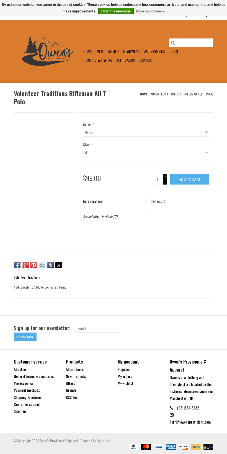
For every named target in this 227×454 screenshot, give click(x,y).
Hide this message (116, 11)
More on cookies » (150, 11)
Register (124, 369)
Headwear (131, 51)
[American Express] (170, 446)
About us (20, 369)
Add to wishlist (23, 287)
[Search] (173, 42)
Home (87, 51)
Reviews (158, 201)
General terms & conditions (34, 376)
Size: (87, 144)
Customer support (27, 404)
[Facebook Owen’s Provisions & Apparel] (199, 328)
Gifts (173, 51)
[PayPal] (133, 446)
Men (100, 51)
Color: (88, 124)
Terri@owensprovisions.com (190, 422)
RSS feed (72, 397)
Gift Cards (126, 60)
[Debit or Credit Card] (207, 446)
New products (76, 376)
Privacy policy (23, 383)
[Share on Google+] (25, 265)
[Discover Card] (183, 446)
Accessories (154, 51)
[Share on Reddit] (42, 265)
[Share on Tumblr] (50, 265)
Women (112, 51)
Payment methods (27, 390)
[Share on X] (58, 265)
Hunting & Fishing (97, 60)
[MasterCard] (145, 446)
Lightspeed (104, 440)
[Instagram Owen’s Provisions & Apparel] (208, 328)
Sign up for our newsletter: (42, 328)
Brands (146, 60)
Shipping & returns (28, 397)
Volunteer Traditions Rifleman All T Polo (181, 94)
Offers (70, 383)
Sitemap (20, 411)
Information (93, 201)
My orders (125, 376)
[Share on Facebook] (17, 265)
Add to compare (46, 287)
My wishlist (125, 383)
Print (62, 287)
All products (75, 369)
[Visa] (158, 446)
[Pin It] (33, 265)
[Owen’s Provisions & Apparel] (48, 51)
